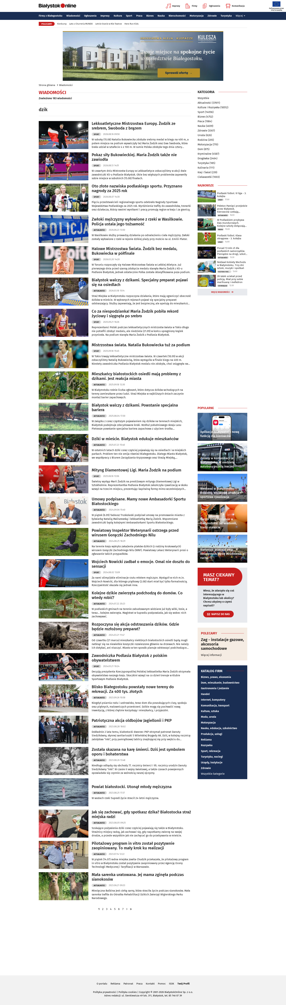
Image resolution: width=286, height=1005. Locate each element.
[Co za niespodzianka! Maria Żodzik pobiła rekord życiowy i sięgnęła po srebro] (63, 323)
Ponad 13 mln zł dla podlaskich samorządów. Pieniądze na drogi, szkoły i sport (232, 251)
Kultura (118, 15)
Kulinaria (203, 167)
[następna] (126, 909)
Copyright (144, 992)
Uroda (201, 135)
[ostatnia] (130, 909)
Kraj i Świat (204, 172)
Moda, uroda (208, 716)
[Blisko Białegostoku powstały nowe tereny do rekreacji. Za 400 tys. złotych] (63, 698)
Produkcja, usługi (211, 734)
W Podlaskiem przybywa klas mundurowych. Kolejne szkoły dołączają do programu (231, 222)
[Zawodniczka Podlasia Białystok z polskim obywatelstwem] (63, 667)
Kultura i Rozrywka (209, 107)
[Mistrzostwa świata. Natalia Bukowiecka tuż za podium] (63, 354)
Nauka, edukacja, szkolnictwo (219, 728)
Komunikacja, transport (215, 705)
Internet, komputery (213, 699)
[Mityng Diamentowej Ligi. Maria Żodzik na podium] (63, 479)
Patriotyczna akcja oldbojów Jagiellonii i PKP (132, 720)
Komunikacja (238, 6)
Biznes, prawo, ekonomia (216, 677)
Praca (139, 15)
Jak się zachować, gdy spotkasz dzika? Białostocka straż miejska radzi (141, 814)
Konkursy (62, 24)
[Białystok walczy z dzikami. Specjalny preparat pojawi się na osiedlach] (63, 292)
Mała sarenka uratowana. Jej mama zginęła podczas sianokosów (138, 877)
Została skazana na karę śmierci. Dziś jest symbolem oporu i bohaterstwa (138, 752)
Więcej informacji (211, 655)
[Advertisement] (222, 350)
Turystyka (226, 15)
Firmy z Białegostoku (50, 15)
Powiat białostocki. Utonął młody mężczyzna (132, 786)
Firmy (194, 6)
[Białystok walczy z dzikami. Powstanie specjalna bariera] (63, 417)
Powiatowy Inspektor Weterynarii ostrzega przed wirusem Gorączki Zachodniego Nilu (135, 533)
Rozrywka (207, 745)
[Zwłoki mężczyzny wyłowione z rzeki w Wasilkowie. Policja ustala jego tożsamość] (63, 229)
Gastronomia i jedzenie (215, 688)
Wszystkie (203, 98)
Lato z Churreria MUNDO (81, 24)
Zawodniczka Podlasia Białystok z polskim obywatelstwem (129, 658)
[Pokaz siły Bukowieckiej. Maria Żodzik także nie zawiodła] (63, 166)
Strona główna (47, 85)
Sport (129, 15)
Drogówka (203, 158)
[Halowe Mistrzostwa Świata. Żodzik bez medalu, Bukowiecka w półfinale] (63, 260)
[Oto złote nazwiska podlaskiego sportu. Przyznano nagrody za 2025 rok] (63, 198)
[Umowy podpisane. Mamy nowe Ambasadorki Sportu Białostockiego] (63, 511)
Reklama (206, 739)
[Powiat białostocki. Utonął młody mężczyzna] (63, 792)
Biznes (150, 15)
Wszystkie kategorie (213, 773)
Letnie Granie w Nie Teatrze (108, 24)
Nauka (161, 15)
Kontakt (150, 983)
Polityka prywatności (104, 992)
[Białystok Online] (57, 5)
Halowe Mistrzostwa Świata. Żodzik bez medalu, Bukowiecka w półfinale (134, 251)
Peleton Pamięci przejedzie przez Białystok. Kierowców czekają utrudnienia (232, 208)
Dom (200, 149)
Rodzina (202, 139)
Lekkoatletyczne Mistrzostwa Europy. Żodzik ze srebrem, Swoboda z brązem (133, 126)
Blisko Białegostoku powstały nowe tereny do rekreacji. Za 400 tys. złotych (133, 689)
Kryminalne (204, 153)
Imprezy (176, 6)
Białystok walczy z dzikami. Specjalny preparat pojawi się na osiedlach (140, 282)
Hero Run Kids (131, 24)
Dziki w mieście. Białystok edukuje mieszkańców (135, 439)
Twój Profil (183, 983)
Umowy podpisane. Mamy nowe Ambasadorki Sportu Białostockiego (139, 501)
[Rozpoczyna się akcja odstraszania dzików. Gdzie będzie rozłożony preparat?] (63, 636)
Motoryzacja (197, 15)
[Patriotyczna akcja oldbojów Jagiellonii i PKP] (63, 730)
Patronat (128, 983)
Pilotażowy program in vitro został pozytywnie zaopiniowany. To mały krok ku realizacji (133, 845)
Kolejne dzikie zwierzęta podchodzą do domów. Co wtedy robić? (137, 595)
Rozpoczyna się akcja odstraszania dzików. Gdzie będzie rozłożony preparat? (135, 626)
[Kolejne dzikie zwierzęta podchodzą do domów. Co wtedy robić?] (63, 604)
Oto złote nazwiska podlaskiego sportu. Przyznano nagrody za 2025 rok (137, 188)
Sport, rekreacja (210, 751)
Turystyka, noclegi (212, 756)
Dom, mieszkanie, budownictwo (220, 682)
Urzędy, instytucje (211, 762)
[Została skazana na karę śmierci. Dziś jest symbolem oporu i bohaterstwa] (63, 761)
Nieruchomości (177, 15)
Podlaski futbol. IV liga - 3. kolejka (231, 195)
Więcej (239, 15)
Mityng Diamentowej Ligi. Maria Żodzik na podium (136, 470)
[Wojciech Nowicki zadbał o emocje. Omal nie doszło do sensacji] (63, 573)
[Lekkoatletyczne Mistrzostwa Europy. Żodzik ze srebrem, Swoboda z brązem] (63, 135)
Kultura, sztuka (210, 711)
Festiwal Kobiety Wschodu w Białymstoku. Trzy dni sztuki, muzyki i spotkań (231, 265)
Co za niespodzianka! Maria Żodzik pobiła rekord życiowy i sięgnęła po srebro (135, 313)
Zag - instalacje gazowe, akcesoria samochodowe (222, 644)
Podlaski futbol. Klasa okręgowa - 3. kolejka (229, 237)
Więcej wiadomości (220, 292)
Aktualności (99, 230)
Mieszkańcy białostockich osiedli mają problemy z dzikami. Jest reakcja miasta (136, 376)
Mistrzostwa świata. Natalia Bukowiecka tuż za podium (141, 345)
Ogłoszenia (214, 6)
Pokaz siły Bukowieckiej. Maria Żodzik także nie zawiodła (134, 157)
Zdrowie (212, 15)
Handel (205, 694)
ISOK (171, 983)
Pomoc (162, 983)
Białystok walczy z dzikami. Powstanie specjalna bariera (135, 407)
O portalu (102, 983)
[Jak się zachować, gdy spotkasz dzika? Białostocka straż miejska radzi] (63, 824)
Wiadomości (73, 15)
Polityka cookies (128, 992)
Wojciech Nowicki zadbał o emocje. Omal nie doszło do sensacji (141, 564)
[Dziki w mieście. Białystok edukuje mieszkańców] (63, 448)
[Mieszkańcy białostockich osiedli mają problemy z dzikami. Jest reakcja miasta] (63, 385)
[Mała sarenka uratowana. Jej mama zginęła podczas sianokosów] (63, 886)
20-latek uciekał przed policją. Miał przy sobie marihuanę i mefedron (230, 279)
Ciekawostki (205, 177)
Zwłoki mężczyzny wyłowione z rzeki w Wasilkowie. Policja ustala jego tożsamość (137, 221)
